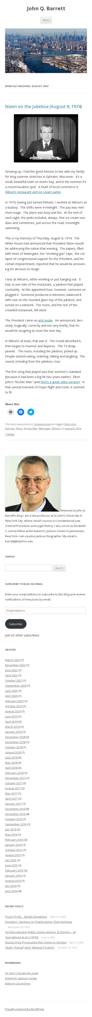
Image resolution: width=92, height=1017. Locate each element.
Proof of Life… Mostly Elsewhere (26, 917)
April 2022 (11, 675)
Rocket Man (30, 428)
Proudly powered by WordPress (24, 1009)
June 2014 (11, 891)
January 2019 (13, 732)
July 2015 (10, 860)
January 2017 (13, 804)
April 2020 (11, 696)
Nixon (19, 428)
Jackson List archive (17, 983)
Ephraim (10, 428)
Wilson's (56, 428)
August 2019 (13, 711)
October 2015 (13, 850)
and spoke (45, 320)
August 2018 (13, 752)
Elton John (70, 424)
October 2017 (13, 783)
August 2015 (13, 855)
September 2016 (15, 824)
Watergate (44, 428)
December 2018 (15, 737)
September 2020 (15, 686)
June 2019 (11, 716)
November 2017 (15, 778)
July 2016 (10, 829)
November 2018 (15, 742)
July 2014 (10, 886)
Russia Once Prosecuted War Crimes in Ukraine (36, 942)
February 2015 (14, 870)
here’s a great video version (60, 382)
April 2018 (11, 768)
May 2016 (11, 834)
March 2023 (12, 660)
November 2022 (15, 665)
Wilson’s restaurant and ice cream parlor (33, 192)
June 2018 (11, 757)
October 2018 (13, 747)
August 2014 (13, 881)
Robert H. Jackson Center (21, 978)
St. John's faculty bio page (21, 973)
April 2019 (11, 721)
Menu (46, 20)
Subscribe (15, 624)
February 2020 (14, 701)
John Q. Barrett (46, 8)
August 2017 (13, 788)
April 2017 (11, 799)
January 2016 (13, 845)
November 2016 (15, 814)
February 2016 (14, 840)
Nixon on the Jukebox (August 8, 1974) (43, 106)
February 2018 (14, 773)
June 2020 (11, 691)
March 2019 (12, 727)
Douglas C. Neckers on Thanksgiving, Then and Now (38, 922)
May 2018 (11, 763)
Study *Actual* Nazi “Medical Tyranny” (30, 947)
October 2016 (13, 819)
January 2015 (13, 876)
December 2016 (15, 809)
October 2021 (13, 680)
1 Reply (10, 434)
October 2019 (13, 706)
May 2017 (11, 793)
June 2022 (11, 670)
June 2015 (11, 865)
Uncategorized (42, 424)
